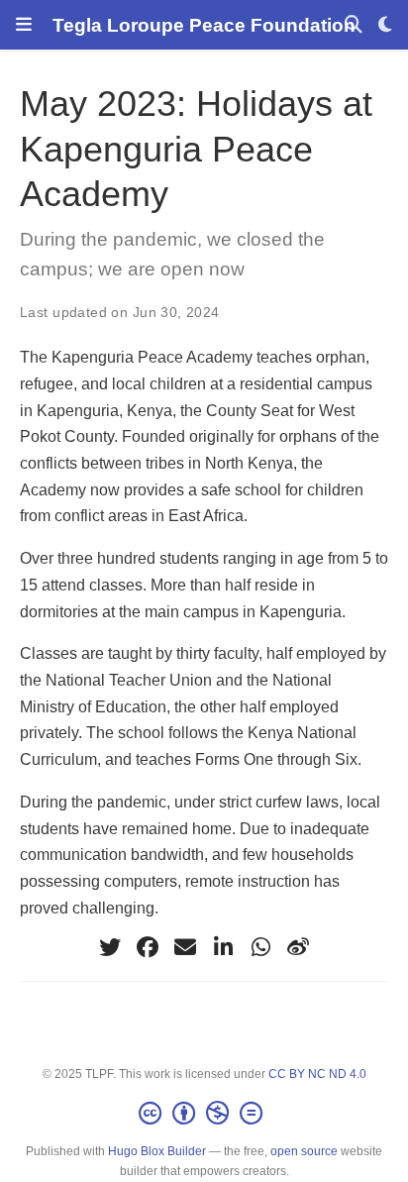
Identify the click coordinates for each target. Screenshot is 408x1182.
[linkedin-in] (223, 947)
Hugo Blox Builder (157, 1151)
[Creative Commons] (204, 1114)
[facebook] (147, 947)
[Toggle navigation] (24, 25)
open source (304, 1151)
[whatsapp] (260, 947)
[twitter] (110, 947)
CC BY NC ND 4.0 (317, 1074)
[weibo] (298, 947)
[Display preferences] (385, 25)
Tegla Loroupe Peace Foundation (204, 25)
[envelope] (185, 947)
